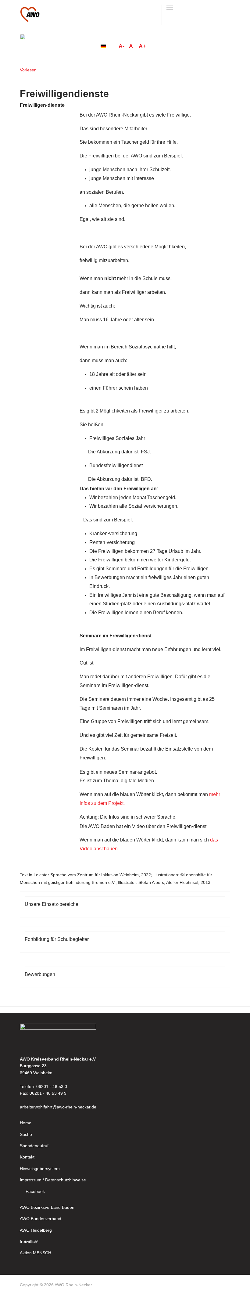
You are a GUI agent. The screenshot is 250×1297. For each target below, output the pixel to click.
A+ (142, 46)
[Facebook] (227, 1286)
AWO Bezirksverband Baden (47, 1207)
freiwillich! (29, 1241)
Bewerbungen (40, 974)
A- (121, 46)
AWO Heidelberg (36, 1230)
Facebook (35, 1191)
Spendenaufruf (34, 1145)
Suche (26, 1134)
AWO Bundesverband (40, 1218)
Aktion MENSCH (35, 1252)
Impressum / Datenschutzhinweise (53, 1179)
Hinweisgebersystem (40, 1168)
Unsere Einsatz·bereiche (51, 904)
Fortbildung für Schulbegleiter (57, 939)
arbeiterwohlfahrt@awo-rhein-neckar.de (58, 1106)
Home (25, 1122)
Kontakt (27, 1157)
